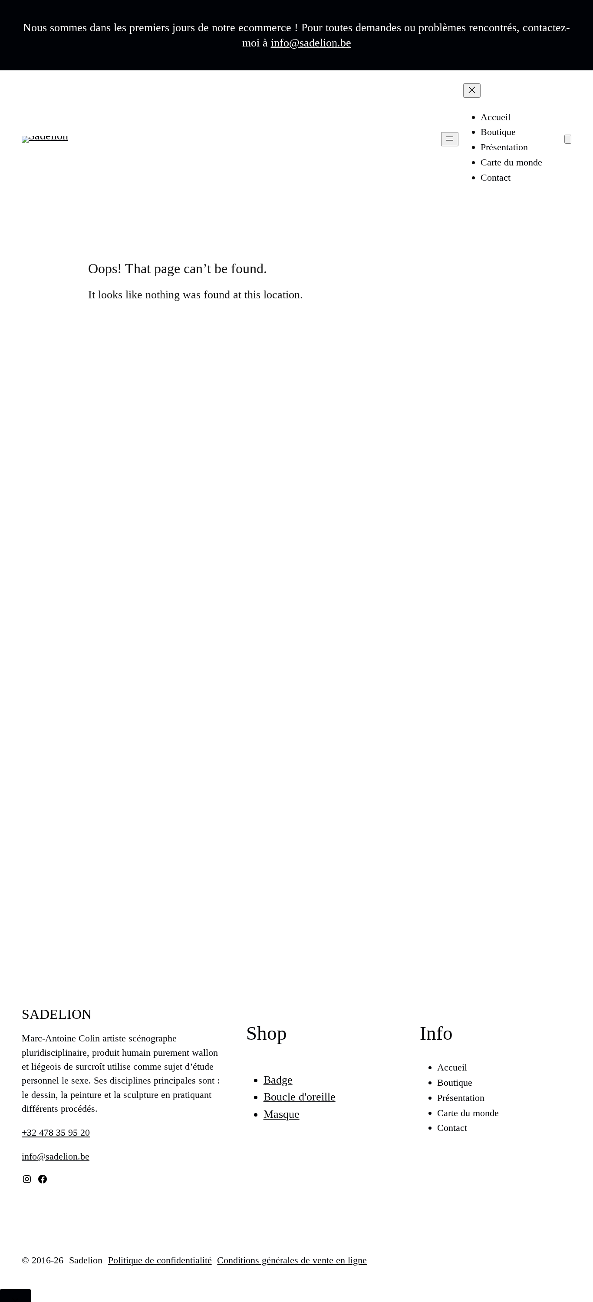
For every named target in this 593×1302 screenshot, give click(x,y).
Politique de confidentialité (160, 1260)
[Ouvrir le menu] (449, 139)
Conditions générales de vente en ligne (292, 1260)
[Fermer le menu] (472, 90)
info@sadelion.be (311, 42)
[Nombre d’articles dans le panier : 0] (567, 139)
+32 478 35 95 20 (56, 1132)
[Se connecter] (553, 139)
